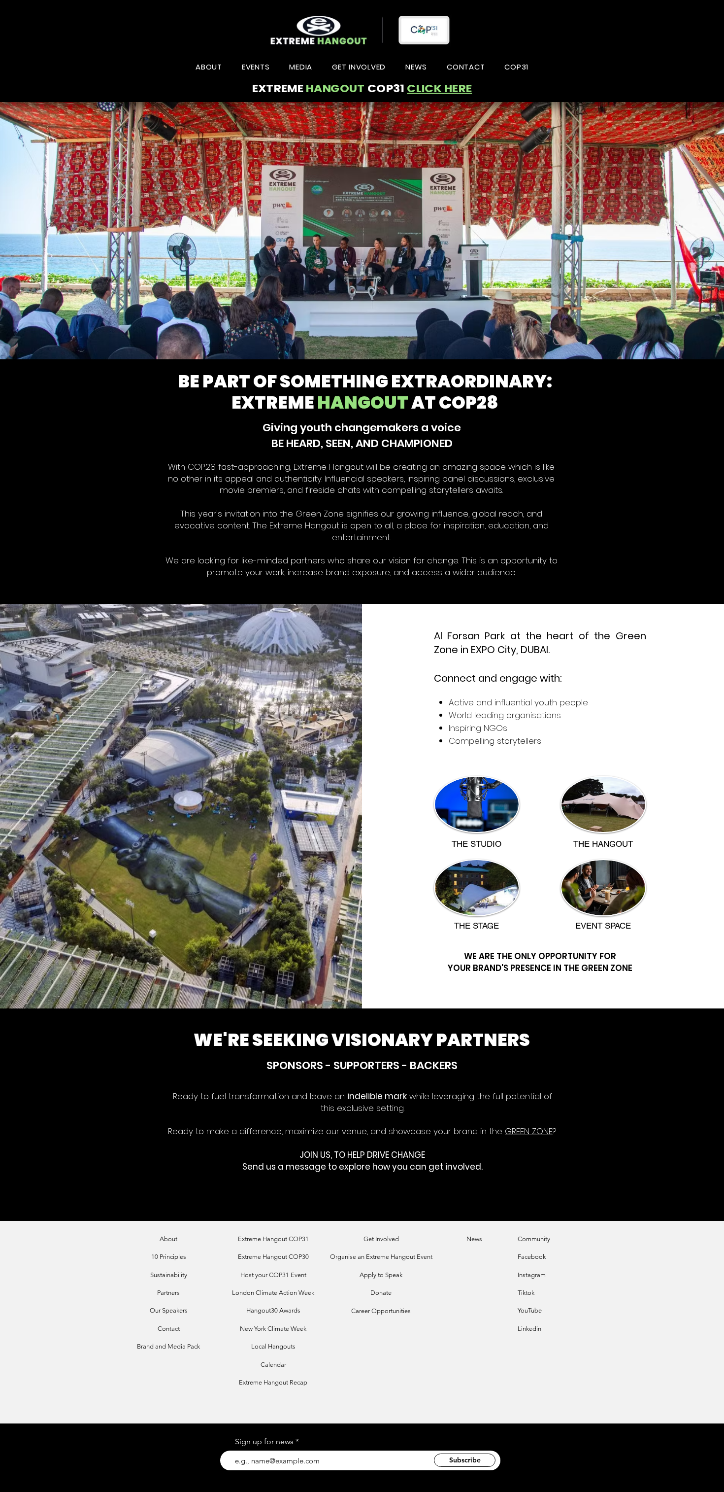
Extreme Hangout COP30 (273, 1256)
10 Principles (168, 1256)
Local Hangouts (273, 1346)
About (168, 1239)
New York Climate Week (273, 1328)
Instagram (532, 1275)
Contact (169, 1328)
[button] (209, 66)
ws (478, 1239)
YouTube (530, 1310)
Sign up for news (264, 1442)
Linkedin (529, 1328)
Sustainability (168, 1275)
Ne (470, 1239)
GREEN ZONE (529, 1131)
